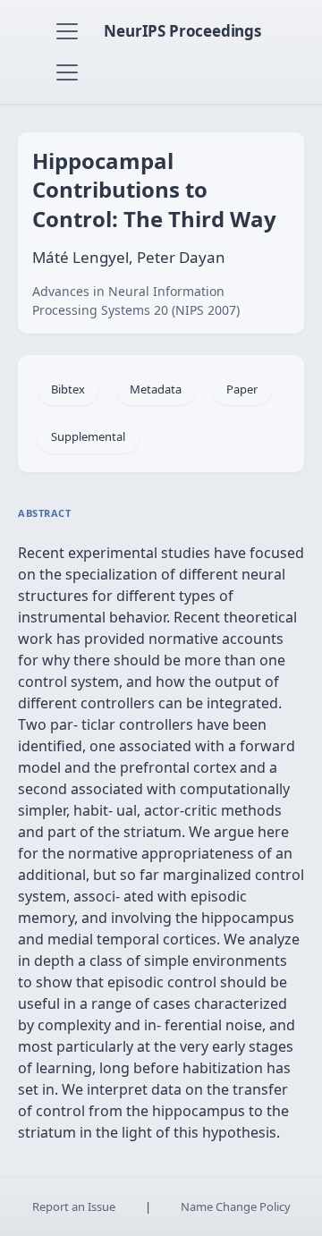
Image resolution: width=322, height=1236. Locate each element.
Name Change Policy (236, 1206)
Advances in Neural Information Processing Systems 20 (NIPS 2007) (136, 300)
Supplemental (88, 436)
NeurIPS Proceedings (182, 31)
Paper (242, 389)
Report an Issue (73, 1206)
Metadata (156, 389)
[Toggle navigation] (67, 31)
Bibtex (68, 389)
